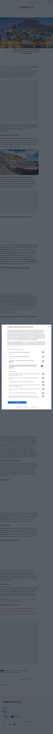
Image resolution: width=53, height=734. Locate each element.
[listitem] (26, 349)
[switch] (42, 352)
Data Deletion (19, 407)
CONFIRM (17, 402)
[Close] (49, 327)
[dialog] (26, 367)
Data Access (26, 407)
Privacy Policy (34, 407)
